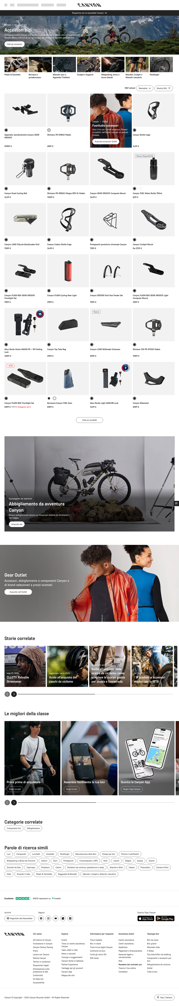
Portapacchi (68, 860)
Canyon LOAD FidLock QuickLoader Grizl (21, 244)
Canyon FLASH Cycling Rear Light (62, 295)
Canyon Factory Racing (43, 947)
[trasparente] (140, 188)
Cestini (44, 860)
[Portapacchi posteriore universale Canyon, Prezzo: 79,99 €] (111, 219)
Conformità (38, 975)
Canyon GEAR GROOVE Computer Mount (108, 193)
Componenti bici (14, 828)
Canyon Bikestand (141, 403)
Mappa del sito (68, 975)
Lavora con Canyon (41, 954)
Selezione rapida (25, 231)
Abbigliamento (33, 828)
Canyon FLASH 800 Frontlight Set (19, 403)
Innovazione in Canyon (42, 943)
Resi (120, 961)
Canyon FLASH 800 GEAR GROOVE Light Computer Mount (150, 296)
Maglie (128, 860)
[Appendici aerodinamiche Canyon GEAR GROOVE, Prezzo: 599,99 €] (25, 110)
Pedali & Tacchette (44, 874)
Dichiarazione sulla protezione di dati (41, 970)
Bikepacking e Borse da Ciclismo (21, 860)
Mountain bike (153, 947)
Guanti (152, 860)
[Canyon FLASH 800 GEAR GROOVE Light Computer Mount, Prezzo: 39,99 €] (154, 270)
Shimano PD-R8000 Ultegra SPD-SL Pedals (66, 193)
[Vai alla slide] (134, 694)
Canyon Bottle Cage (141, 134)
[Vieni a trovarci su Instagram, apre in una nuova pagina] (48, 918)
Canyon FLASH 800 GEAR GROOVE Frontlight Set (19, 296)
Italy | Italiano (166, 997)
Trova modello (96, 940)
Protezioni (45, 867)
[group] (88, 68)
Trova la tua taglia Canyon (101, 947)
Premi (35, 950)
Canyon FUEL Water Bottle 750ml (147, 193)
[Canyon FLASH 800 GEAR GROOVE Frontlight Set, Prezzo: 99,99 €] (25, 270)
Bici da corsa (152, 940)
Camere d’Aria (162, 867)
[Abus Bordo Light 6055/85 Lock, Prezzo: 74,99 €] (111, 378)
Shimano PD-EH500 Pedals (59, 134)
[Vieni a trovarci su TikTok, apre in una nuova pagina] (70, 918)
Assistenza (61, 5)
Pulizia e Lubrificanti (130, 854)
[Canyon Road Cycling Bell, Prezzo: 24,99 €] (25, 168)
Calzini (58, 867)
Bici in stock (95, 943)
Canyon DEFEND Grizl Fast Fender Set (106, 295)
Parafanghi (65, 854)
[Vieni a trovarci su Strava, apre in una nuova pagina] (63, 918)
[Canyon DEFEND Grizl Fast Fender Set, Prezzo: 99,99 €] (111, 270)
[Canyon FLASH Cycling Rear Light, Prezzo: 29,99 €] (68, 270)
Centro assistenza (126, 940)
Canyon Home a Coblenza (72, 961)
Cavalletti (50, 854)
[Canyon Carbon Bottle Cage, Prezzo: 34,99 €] (68, 219)
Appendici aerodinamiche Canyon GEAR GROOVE (21, 136)
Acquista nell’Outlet (18, 592)
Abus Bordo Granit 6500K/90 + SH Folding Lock (23, 350)
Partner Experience (70, 964)
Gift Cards (94, 958)
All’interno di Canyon (42, 940)
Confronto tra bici (97, 950)
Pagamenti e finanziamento (130, 950)
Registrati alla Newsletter (21, 918)
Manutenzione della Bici (85, 854)
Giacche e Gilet (116, 867)
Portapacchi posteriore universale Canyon (108, 244)
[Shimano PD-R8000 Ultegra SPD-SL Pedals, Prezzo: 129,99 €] (68, 168)
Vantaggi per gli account (72, 968)
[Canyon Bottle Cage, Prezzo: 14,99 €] (154, 110)
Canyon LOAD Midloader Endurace (105, 349)
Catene (132, 867)
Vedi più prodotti (89, 420)
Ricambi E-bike (23, 874)
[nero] (49, 398)
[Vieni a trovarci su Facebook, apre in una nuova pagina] (41, 918)
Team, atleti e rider (70, 950)
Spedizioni (123, 947)
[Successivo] (14, 694)
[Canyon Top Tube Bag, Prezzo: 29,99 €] (68, 324)
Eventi (64, 940)
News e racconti (69, 953)
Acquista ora (16, 524)
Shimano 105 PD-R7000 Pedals (146, 349)
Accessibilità (38, 982)
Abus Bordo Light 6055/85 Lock (104, 403)
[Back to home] (89, 5)
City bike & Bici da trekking (159, 954)
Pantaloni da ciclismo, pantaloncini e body (85, 867)
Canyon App (67, 971)
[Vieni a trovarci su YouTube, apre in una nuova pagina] (55, 918)
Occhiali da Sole (14, 867)
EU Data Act (38, 979)
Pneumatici (145, 867)
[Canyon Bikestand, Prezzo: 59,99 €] (154, 378)
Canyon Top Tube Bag (56, 349)
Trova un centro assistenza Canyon (73, 945)
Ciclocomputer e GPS (88, 860)
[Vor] (14, 802)
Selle (9, 874)
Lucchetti (36, 854)
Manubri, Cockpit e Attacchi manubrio (99, 874)
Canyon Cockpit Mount (143, 244)
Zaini (55, 860)
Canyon (7, 24)
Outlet (105, 121)
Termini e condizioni (41, 961)
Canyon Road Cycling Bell (15, 193)
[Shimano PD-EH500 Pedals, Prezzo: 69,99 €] (68, 110)
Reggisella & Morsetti (67, 874)
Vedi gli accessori (14, 44)
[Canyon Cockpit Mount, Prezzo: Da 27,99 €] (154, 219)
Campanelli (21, 854)
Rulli (105, 860)
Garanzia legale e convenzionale (126, 956)
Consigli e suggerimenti (72, 957)
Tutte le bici (152, 971)
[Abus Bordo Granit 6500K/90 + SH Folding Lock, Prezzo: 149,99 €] (25, 324)
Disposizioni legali (41, 965)
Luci (8, 854)
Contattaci (123, 971)
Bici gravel (151, 943)
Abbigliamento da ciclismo (158, 964)
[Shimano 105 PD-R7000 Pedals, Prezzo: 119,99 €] (154, 324)
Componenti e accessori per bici (159, 959)
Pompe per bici (108, 854)
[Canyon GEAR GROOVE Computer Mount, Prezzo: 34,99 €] (111, 168)
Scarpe (140, 860)
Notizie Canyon (39, 958)
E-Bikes (150, 950)
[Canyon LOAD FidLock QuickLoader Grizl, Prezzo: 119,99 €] (25, 219)
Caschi (116, 860)
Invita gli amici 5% (98, 954)
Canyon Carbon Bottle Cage (59, 244)
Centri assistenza (126, 943)
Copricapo (31, 867)
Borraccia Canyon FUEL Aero (59, 403)
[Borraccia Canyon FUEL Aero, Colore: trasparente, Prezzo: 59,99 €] (68, 378)
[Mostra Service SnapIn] (176, 503)
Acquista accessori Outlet (106, 141)
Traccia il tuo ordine (127, 968)
